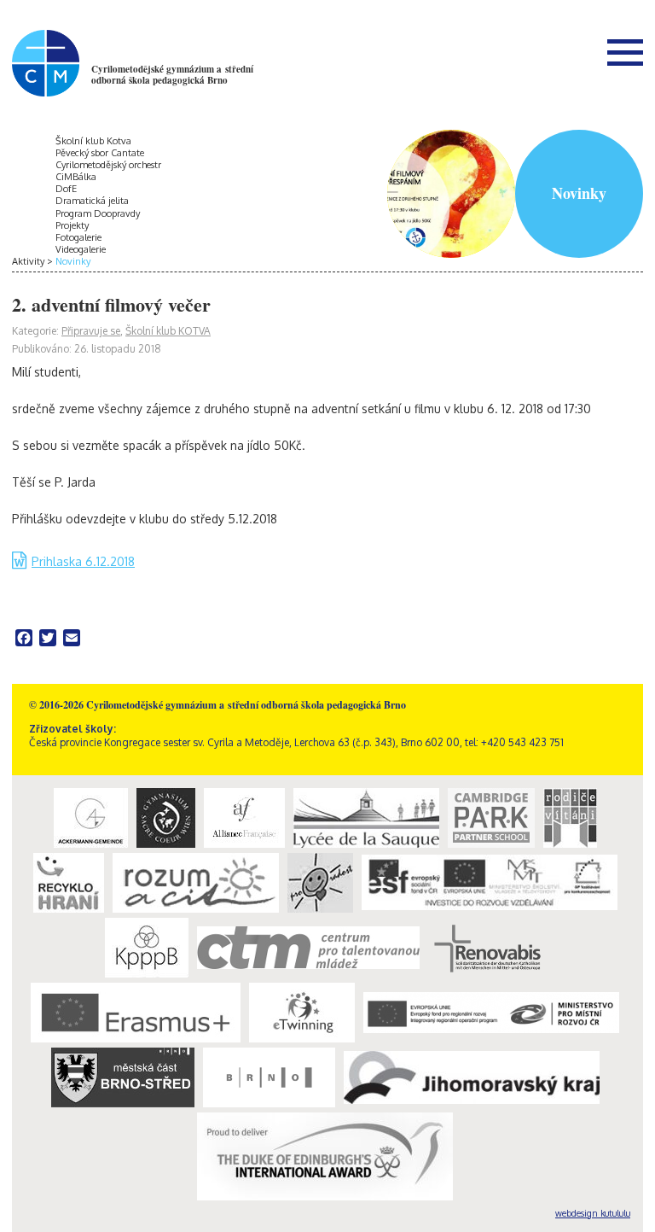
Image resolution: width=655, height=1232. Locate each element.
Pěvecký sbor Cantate (99, 153)
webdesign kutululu (592, 1213)
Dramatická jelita (92, 201)
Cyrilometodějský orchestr (108, 165)
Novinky (72, 261)
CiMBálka (75, 177)
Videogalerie (80, 249)
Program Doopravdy (97, 213)
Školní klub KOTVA (168, 330)
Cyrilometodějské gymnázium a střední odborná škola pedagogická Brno (172, 74)
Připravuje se (90, 330)
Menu (625, 52)
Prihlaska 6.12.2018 (83, 561)
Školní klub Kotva (93, 141)
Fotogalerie (78, 237)
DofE (66, 189)
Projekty (72, 225)
